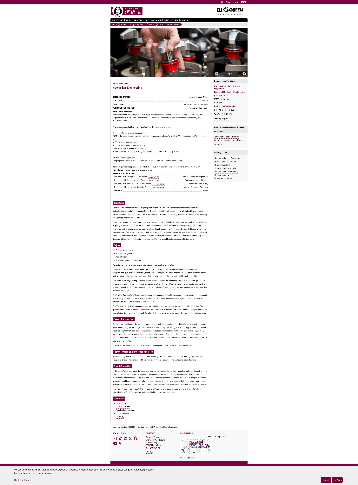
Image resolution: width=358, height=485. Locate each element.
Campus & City (171, 20)
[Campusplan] (196, 454)
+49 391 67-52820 (224, 114)
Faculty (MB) (121, 403)
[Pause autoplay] (113, 73)
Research (139, 20)
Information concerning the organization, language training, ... (229, 138)
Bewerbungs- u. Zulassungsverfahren (223, 176)
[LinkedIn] (125, 438)
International (153, 20)
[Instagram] (115, 438)
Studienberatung (222, 165)
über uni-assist (159, 183)
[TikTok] (120, 438)
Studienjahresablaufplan (226, 168)
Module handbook (123, 413)
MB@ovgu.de (223, 118)
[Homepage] (126, 12)
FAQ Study (120, 416)
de (245, 2)
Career (184, 20)
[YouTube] (115, 443)
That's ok (337, 480)
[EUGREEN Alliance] (232, 15)
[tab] (229, 74)
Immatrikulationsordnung (226, 171)
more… (150, 451)
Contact (218, 144)
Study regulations (123, 406)
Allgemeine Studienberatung (165, 427)
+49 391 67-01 (154, 448)
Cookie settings (22, 480)
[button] (216, 74)
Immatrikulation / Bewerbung (228, 158)
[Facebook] (135, 438)
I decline (326, 480)
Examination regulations (125, 410)
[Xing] (120, 443)
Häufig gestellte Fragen (225, 161)
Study (129, 20)
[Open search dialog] (222, 2)
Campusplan (220, 436)
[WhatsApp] (130, 438)
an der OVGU (154, 176)
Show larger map (187, 457)
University (117, 20)
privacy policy (48, 473)
